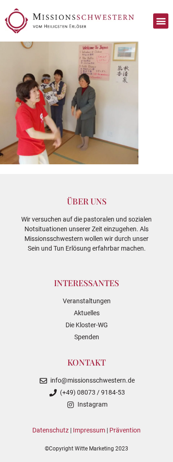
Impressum (89, 430)
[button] (160, 21)
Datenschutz (50, 430)
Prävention (125, 430)
